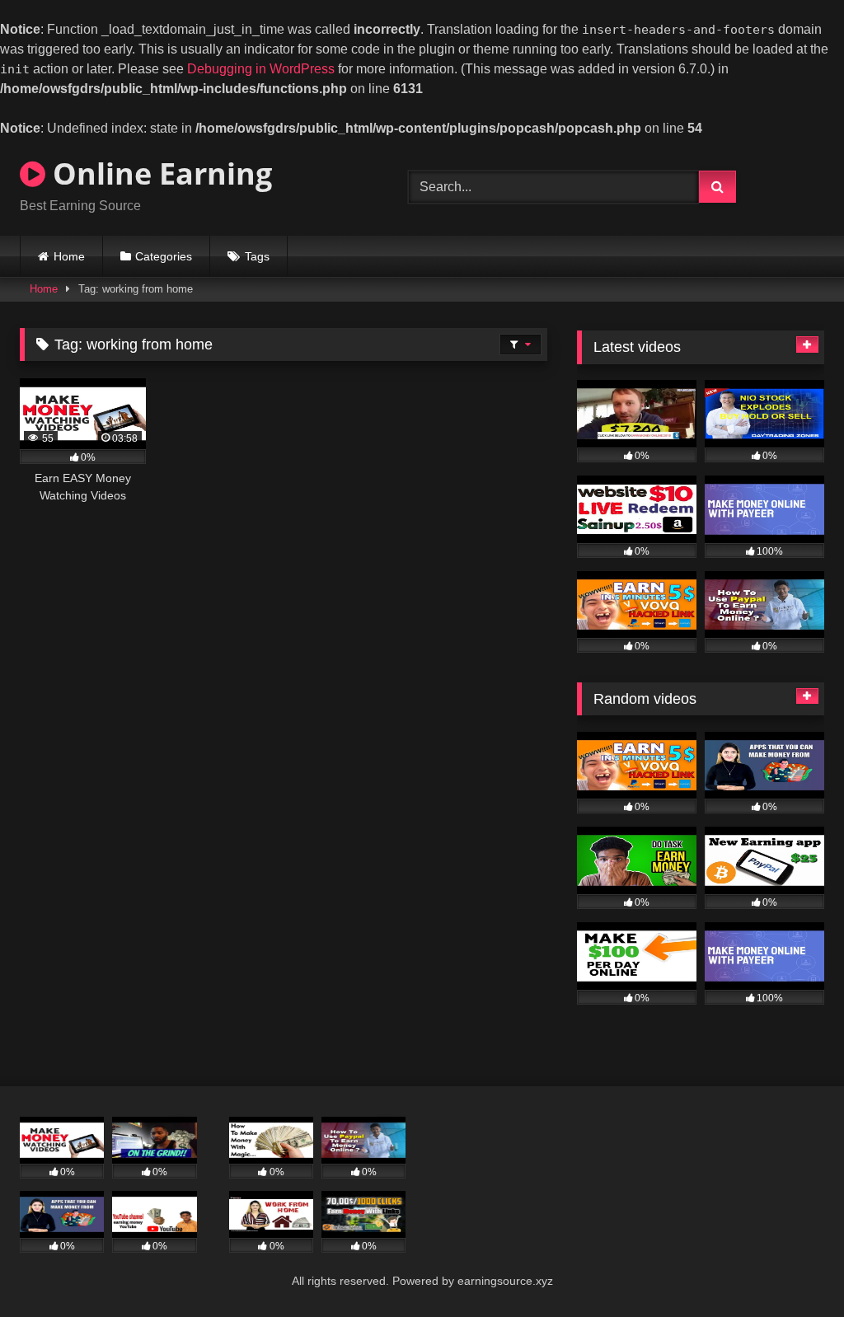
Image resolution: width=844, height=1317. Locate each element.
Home (69, 256)
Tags (257, 256)
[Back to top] (793, 1271)
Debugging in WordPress (261, 69)
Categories (163, 256)
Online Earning (158, 173)
